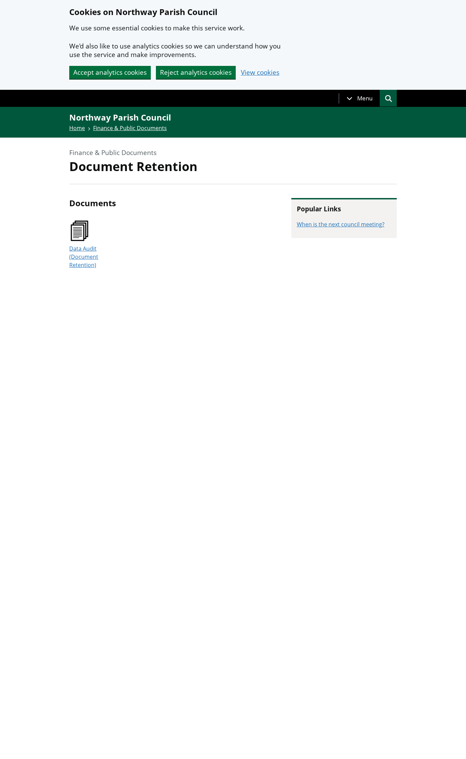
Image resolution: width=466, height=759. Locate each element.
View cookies (260, 72)
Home (77, 128)
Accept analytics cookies (110, 72)
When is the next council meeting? (340, 224)
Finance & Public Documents (130, 128)
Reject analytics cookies (196, 72)
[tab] (359, 98)
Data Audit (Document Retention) (83, 257)
